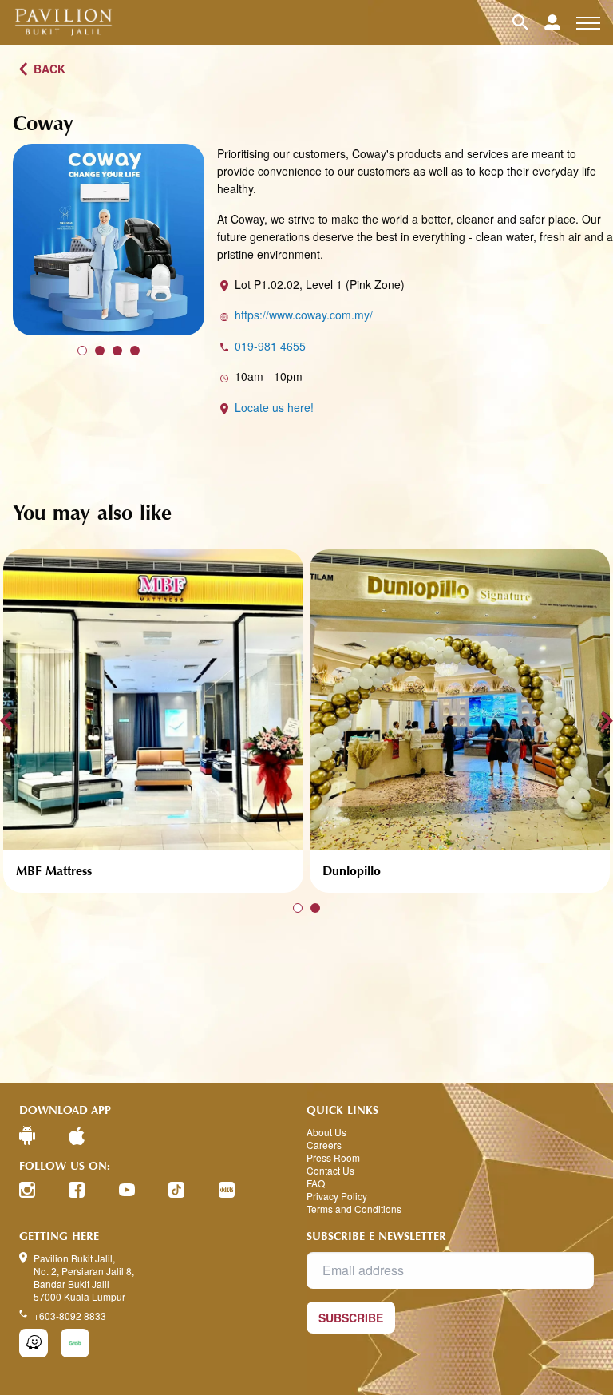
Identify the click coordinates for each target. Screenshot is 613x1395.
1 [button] (82, 350)
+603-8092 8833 (70, 1315)
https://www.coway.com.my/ (304, 315)
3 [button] (117, 350)
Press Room (333, 1157)
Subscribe (350, 1318)
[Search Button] (528, 22)
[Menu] (588, 22)
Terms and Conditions (353, 1209)
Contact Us (330, 1170)
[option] (108, 239)
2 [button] (100, 350)
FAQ (315, 1183)
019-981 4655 (270, 346)
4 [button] (135, 350)
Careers (324, 1145)
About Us (326, 1132)
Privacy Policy (336, 1196)
